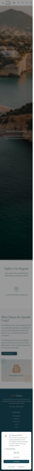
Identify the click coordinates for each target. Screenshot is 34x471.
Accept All (16, 461)
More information (10, 449)
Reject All (16, 453)
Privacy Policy (11, 466)
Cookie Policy (21, 466)
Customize (16, 457)
